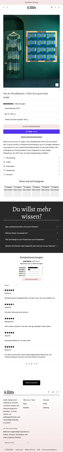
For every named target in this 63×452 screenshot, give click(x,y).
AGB (38, 450)
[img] (9, 290)
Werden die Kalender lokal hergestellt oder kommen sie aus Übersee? (30, 246)
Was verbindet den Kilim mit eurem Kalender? (21, 227)
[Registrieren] (27, 442)
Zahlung (46, 407)
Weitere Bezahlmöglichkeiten (31, 137)
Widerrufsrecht (30, 450)
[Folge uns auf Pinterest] (57, 392)
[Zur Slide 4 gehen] (9, 89)
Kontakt (26, 407)
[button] (8, 104)
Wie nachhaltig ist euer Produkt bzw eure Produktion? (24, 239)
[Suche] (7, 7)
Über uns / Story (29, 400)
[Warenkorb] (59, 7)
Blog (24, 404)
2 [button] (29, 364)
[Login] (55, 7)
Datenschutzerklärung (49, 450)
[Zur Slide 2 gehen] (6, 89)
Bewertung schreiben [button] (31, 279)
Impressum (19, 450)
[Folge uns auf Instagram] (53, 392)
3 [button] (31, 364)
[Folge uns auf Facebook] (48, 392)
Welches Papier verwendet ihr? (16, 233)
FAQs (45, 404)
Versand (46, 400)
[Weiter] (59, 89)
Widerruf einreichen (31, 383)
